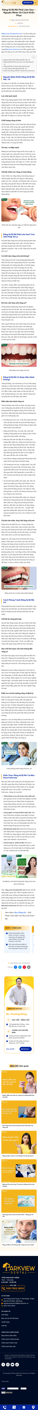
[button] (35, 2)
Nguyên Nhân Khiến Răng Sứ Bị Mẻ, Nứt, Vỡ (17, 60)
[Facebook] (3, 1364)
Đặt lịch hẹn (25, 1049)
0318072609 (29, 1355)
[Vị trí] (33, 1407)
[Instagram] (8, 1364)
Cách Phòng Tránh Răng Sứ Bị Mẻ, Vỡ (15, 68)
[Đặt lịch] (14, 1407)
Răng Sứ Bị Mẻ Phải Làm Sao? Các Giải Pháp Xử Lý (18, 63)
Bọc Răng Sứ (20, 912)
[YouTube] (12, 1364)
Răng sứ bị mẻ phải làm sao (11, 34)
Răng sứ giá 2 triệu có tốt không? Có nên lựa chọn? (18, 1156)
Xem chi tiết (10, 1049)
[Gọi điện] (4, 1407)
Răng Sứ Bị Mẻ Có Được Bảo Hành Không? (17, 66)
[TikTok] (17, 1364)
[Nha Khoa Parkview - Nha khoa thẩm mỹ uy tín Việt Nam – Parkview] (9, 2)
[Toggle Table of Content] (33, 57)
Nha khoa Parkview (12, 49)
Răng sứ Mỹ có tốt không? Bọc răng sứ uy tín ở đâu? (18, 1245)
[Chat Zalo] (23, 1407)
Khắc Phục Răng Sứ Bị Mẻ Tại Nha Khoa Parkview (19, 71)
